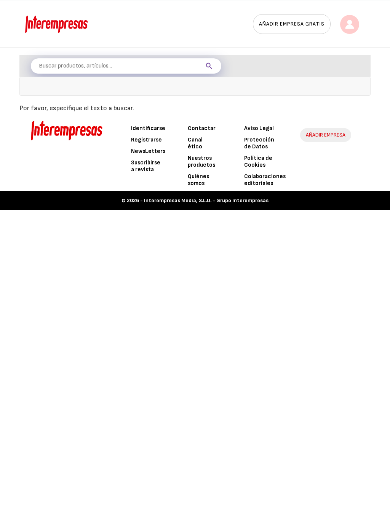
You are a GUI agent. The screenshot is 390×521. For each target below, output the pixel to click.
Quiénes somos (198, 180)
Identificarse (148, 128)
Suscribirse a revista (145, 166)
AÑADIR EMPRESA (325, 135)
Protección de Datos (259, 143)
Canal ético (195, 143)
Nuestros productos (201, 161)
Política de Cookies (258, 161)
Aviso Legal (259, 128)
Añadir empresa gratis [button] (291, 24)
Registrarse (146, 139)
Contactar (202, 128)
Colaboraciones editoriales (265, 180)
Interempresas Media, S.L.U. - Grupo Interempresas (206, 200)
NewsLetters (148, 151)
